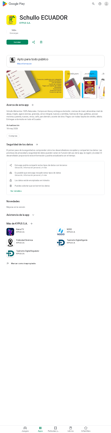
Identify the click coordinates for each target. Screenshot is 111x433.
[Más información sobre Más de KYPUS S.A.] (31, 223)
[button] (34, 84)
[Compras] (12, 136)
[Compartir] (33, 42)
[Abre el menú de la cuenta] (106, 4)
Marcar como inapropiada (20, 263)
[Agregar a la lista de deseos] (41, 42)
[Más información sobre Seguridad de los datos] (37, 144)
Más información (24, 63)
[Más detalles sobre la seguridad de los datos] (16, 191)
